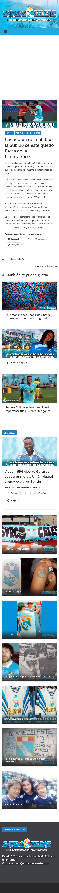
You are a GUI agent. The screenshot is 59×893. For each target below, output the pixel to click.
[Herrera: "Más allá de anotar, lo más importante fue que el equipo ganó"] (29, 375)
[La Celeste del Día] (29, 331)
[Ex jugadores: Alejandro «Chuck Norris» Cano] (29, 662)
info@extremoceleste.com (32, 863)
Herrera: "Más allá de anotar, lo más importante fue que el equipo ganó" (28, 409)
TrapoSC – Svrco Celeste (16, 548)
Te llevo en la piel (13, 591)
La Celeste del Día (14, 259)
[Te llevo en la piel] (29, 577)
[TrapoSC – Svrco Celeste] (29, 534)
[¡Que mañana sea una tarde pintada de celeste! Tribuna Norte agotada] (29, 283)
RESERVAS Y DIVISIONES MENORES (28, 133)
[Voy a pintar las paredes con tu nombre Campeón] (29, 747)
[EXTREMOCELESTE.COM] (27, 836)
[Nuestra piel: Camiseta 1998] (29, 705)
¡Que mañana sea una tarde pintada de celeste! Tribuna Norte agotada (28, 316)
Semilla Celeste (12, 634)
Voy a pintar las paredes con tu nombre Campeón (24, 760)
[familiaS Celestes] (29, 790)
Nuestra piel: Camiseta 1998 (18, 719)
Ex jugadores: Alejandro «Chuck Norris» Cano (27, 676)
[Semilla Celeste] (29, 620)
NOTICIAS (9, 133)
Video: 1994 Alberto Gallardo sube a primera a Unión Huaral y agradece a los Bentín (29, 476)
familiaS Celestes (13, 804)
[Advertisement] (29, 66)
